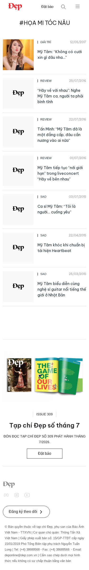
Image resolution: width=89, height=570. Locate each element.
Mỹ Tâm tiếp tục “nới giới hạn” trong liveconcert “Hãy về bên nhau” (60, 173)
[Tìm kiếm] (63, 7)
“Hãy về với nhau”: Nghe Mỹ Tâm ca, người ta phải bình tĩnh (60, 96)
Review (46, 80)
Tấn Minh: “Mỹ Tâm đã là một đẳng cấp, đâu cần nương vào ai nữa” (59, 135)
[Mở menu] (77, 6)
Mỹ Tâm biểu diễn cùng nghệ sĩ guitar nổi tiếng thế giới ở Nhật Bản (61, 289)
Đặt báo (47, 7)
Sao (43, 196)
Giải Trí (45, 42)
